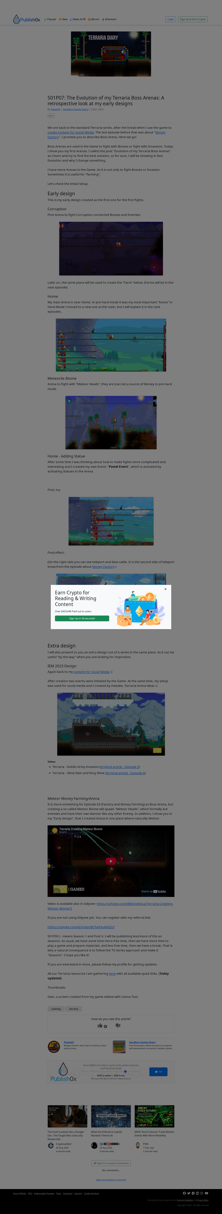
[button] (165, 589)
